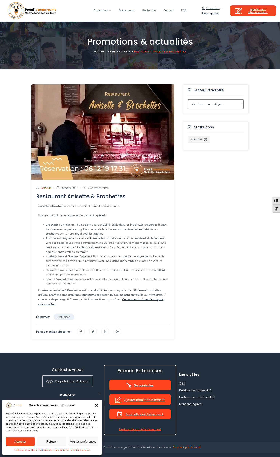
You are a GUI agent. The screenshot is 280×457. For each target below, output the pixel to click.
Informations (120, 51)
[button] (96, 405)
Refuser (51, 441)
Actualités (64, 317)
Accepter (20, 441)
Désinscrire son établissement (140, 429)
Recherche (149, 10)
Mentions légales (80, 449)
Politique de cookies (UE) (195, 390)
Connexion (213, 8)
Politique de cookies (25, 449)
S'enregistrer (210, 13)
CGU (182, 383)
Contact (168, 10)
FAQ (184, 10)
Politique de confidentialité (54, 449)
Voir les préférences (83, 441)
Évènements (126, 10)
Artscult (46, 188)
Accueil (99, 51)
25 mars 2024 (69, 188)
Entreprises (101, 10)
